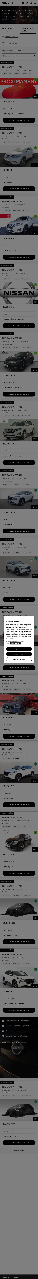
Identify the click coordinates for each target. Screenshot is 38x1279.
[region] (19, 639)
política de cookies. (16, 643)
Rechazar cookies (19, 654)
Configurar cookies (19, 659)
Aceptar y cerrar (19, 649)
